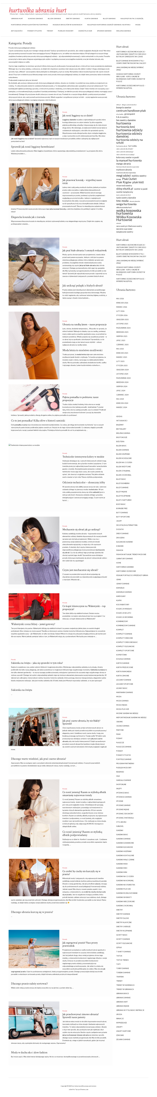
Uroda (119, 1014)
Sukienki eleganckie (124, 847)
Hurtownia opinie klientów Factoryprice (29, 25)
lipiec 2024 (120, 391)
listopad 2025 (122, 324)
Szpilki (119, 947)
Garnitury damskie (124, 559)
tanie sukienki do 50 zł (123, 195)
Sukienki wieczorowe (125, 901)
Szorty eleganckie (124, 943)
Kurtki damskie (91, 18)
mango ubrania (123, 163)
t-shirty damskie (123, 952)
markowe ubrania (124, 169)
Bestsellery (121, 429)
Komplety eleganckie (125, 646)
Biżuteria (120, 441)
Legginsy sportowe (124, 684)
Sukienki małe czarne (125, 860)
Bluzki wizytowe (123, 467)
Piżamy (119, 738)
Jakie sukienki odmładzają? (124, 151)
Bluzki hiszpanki (123, 454)
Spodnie (119, 801)
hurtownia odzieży (129, 130)
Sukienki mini (121, 872)
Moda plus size (122, 709)
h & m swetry (122, 117)
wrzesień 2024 (122, 382)
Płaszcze (120, 743)
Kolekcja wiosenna (124, 617)
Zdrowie (120, 1035)
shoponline (121, 784)
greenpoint (129, 114)
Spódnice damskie (124, 797)
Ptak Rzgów (123, 182)
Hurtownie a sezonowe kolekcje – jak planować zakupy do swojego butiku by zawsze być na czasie (131, 54)
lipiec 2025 (120, 340)
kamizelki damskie (124, 592)
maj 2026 (120, 299)
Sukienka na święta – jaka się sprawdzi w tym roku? (37, 663)
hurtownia (123, 123)
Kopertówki (121, 655)
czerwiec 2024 (122, 395)
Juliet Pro (72, 1089)
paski (118, 734)
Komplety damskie (124, 634)
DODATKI (120, 529)
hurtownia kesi (125, 126)
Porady (64, 112)
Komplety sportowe (125, 651)
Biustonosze (121, 437)
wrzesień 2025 (122, 332)
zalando (118, 223)
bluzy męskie (121, 492)
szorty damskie (123, 939)
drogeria (120, 538)
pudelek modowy (65, 31)
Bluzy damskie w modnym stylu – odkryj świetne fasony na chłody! (131, 62)
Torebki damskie (123, 973)
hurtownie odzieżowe (126, 571)
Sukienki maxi (122, 864)
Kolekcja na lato (123, 613)
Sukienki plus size (123, 889)
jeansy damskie (122, 584)
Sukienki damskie (35, 18)
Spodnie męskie (122, 809)
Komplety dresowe (124, 638)
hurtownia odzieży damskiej (129, 135)
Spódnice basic (122, 793)
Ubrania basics (122, 993)
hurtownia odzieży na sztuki (129, 141)
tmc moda (122, 200)
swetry (119, 910)
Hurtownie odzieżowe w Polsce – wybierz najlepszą (130, 87)
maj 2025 (120, 349)
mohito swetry (139, 175)
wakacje (120, 1019)
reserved (120, 772)
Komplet (120, 630)
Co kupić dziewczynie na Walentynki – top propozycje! (84, 607)
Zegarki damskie (123, 1039)
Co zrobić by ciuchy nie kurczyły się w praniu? (81, 872)
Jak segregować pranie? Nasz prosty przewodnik (80, 944)
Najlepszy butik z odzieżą (132, 18)
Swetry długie (122, 918)
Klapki (119, 600)
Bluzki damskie (54, 18)
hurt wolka (132, 146)
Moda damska (122, 701)
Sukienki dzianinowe (125, 843)
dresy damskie (122, 533)
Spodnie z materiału (125, 818)
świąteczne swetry (124, 232)
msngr (118, 179)
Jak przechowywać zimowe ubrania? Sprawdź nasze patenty (80, 1016)
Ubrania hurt (17, 18)
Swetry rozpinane (124, 931)
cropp (119, 521)
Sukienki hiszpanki (123, 851)
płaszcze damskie (123, 747)
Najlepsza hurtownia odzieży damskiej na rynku (109, 25)
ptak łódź (138, 182)
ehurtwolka (119, 114)
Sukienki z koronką (124, 906)
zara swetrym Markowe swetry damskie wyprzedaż (129, 227)
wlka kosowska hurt (124, 207)
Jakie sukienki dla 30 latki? (124, 149)
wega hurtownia (126, 204)
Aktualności (17, 31)
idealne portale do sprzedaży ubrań (132, 575)
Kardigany (120, 596)
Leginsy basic (121, 688)
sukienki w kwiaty (124, 897)
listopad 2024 (122, 374)
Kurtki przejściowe (124, 667)
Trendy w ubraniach (125, 989)
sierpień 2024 (121, 386)
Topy (118, 964)
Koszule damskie (123, 659)
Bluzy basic (121, 479)
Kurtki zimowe (122, 676)
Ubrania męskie (122, 1006)
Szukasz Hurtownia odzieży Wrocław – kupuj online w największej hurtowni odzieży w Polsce (130, 77)
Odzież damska (122, 726)
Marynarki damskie (124, 692)
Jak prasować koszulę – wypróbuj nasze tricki (82, 181)
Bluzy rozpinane (123, 496)
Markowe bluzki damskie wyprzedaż (127, 167)
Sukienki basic (122, 835)
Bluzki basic (121, 446)
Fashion (119, 550)
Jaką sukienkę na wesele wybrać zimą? (130, 68)
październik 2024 (123, 378)
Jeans (118, 579)
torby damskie (122, 968)
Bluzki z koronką (123, 475)
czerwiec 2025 (122, 345)
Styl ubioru (121, 822)
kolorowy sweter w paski (127, 157)
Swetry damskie (73, 18)
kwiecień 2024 (122, 403)
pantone (120, 730)
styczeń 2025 (122, 365)
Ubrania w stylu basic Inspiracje (130, 1010)
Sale (118, 776)
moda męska (121, 705)
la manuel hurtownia (129, 160)
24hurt (118, 105)
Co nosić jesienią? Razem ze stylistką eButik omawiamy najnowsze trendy (84, 793)
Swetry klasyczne (124, 922)
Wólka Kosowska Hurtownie (128, 218)
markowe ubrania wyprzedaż (126, 173)
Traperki (120, 977)
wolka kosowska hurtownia (128, 212)
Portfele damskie (123, 759)
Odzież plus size (85, 31)
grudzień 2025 (122, 319)
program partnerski (125, 763)
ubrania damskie (135, 201)
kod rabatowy (122, 605)
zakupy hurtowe (123, 1031)
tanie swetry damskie (126, 198)
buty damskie (122, 513)
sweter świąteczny (124, 192)
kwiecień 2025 (122, 353)
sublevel (120, 826)
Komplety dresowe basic (127, 642)
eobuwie (120, 546)
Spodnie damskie (104, 31)
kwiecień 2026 (122, 303)
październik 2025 (123, 328)
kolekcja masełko (124, 609)
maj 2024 (120, 399)
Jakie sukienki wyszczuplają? (125, 154)
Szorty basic (121, 935)
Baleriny (120, 425)
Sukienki (119, 830)
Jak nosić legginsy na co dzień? (77, 115)
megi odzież (123, 175)
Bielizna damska (124, 31)
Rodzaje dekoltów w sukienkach (67, 25)
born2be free (121, 508)
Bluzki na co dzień (124, 462)
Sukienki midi (121, 868)
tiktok (119, 956)
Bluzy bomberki (123, 483)
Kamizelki (120, 588)
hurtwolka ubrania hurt (37, 10)
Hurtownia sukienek (125, 567)
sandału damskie (123, 780)
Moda (137, 25)
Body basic (121, 504)
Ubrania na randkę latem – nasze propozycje (84, 324)
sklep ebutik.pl (124, 188)
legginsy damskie (123, 680)
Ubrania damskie (123, 998)
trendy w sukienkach (125, 985)
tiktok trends (122, 960)
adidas (119, 416)
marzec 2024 (121, 407)
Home (118, 563)
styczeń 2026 (122, 315)
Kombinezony (122, 621)
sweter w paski (140, 189)
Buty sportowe (123, 517)
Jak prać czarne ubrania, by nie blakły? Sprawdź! (81, 722)
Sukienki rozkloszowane (126, 893)
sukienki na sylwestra (125, 885)
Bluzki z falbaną (123, 471)
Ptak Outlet (129, 178)
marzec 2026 (121, 307)
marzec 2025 (121, 357)
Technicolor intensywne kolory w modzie (83, 456)
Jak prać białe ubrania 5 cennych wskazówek (84, 250)
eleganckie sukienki (124, 542)
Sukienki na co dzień (125, 876)
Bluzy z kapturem (123, 500)
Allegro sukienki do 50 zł (129, 105)
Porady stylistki (34, 31)
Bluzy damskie (109, 18)
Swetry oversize (123, 927)
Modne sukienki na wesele (127, 713)
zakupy (119, 1027)
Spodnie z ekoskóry (124, 814)
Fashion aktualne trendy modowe (131, 554)
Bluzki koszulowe (124, 458)
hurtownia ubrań (121, 146)
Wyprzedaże (121, 1023)
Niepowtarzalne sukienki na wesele (131, 717)
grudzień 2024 (122, 370)
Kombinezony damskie (125, 625)
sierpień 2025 (121, 336)
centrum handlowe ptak (131, 110)
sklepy (119, 789)
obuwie (119, 722)
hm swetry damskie (126, 120)
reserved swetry (124, 185)
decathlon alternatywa (126, 525)
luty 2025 (120, 361)
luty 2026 (120, 311)
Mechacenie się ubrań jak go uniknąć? (81, 529)
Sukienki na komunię (125, 881)
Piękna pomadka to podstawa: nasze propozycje (80, 398)
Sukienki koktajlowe (125, 855)
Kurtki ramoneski (123, 671)
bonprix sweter (123, 107)
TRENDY (50, 31)
